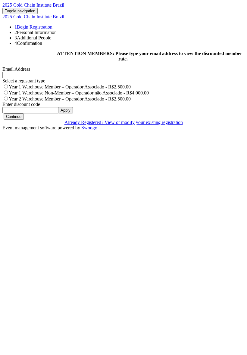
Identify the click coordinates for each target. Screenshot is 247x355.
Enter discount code (21, 104)
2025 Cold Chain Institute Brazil (33, 5)
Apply (65, 110)
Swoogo (89, 127)
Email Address (16, 69)
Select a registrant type (23, 80)
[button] (14, 116)
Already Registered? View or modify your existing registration (123, 122)
